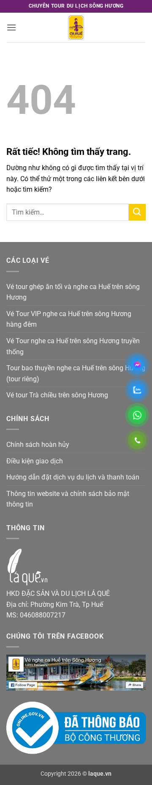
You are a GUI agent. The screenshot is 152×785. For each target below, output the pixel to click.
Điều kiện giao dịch (34, 461)
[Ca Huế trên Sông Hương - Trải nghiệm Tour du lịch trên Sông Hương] (76, 27)
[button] (11, 27)
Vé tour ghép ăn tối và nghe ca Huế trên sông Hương (73, 292)
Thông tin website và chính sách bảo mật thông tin (67, 499)
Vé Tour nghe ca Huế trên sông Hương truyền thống (73, 346)
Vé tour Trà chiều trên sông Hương (57, 395)
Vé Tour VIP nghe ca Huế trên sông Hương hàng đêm (68, 319)
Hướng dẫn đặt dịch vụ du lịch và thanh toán (72, 477)
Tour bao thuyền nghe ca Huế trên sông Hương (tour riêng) (75, 373)
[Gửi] (137, 212)
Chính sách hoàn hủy (37, 445)
